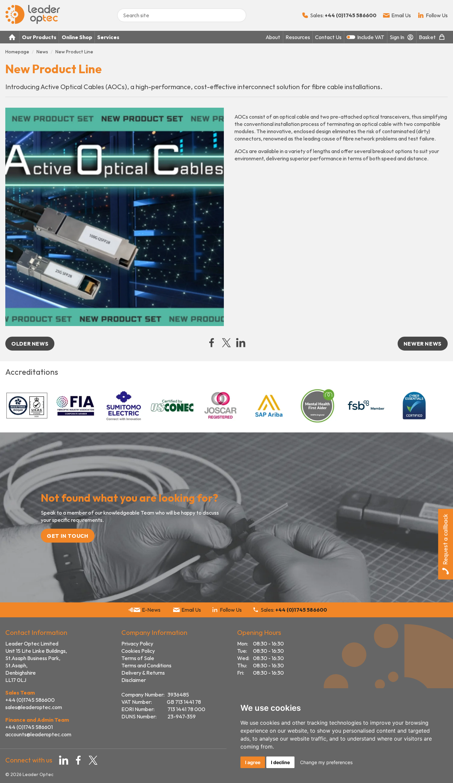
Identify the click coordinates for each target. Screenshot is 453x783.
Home (12, 37)
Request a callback (445, 539)
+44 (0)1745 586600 (30, 700)
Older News (29, 343)
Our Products (39, 37)
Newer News (423, 343)
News (42, 52)
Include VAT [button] (370, 37)
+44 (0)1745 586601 (29, 727)
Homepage (17, 52)
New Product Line (74, 52)
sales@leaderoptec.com (33, 707)
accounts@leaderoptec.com (38, 734)
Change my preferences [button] (326, 762)
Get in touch (68, 535)
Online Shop (77, 37)
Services (108, 37)
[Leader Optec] (32, 22)
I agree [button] (252, 762)
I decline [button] (280, 762)
